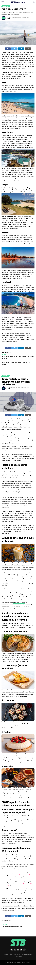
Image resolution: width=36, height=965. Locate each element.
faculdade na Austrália (23, 875)
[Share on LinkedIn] (21, 48)
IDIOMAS (6, 954)
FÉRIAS (11, 954)
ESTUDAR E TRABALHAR (27, 954)
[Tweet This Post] (14, 48)
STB (9, 18)
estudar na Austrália (19, 603)
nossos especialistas (8, 900)
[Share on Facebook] (8, 48)
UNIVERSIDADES (19, 956)
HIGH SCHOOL (17, 954)
